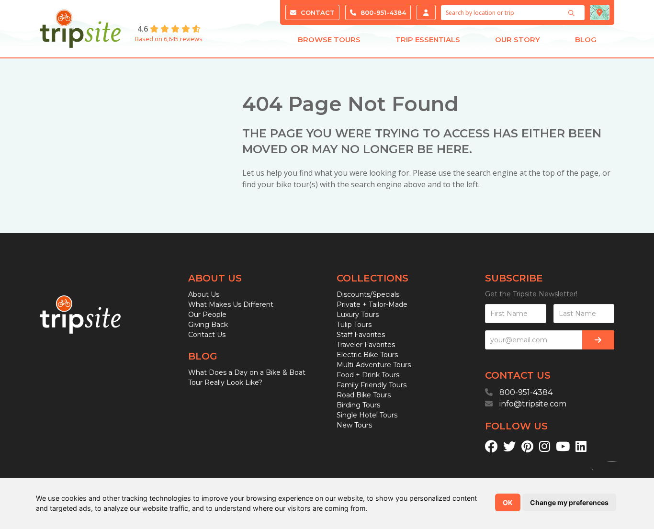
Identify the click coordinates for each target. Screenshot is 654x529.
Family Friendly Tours (371, 385)
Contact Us (207, 334)
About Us (203, 294)
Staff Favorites (361, 334)
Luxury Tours (358, 314)
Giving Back (208, 324)
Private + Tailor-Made (372, 304)
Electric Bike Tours (367, 354)
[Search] (572, 13)
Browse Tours (329, 39)
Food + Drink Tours (368, 375)
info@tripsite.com (532, 403)
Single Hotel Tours (367, 415)
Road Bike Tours (364, 395)
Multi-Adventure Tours (374, 364)
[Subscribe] (598, 339)
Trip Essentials (427, 39)
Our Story (517, 39)
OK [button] (508, 502)
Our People (207, 314)
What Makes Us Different (230, 304)
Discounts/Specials (368, 294)
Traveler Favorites (366, 344)
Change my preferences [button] (569, 502)
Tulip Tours (354, 324)
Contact (317, 12)
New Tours (354, 425)
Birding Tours (358, 405)
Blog (586, 39)
